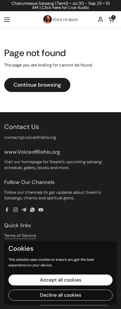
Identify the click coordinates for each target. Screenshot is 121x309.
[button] (111, 19)
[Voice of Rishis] (60, 19)
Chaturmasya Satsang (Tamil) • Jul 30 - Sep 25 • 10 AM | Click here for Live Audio (61, 5)
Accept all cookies (60, 280)
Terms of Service (20, 235)
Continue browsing (37, 84)
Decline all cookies (60, 295)
